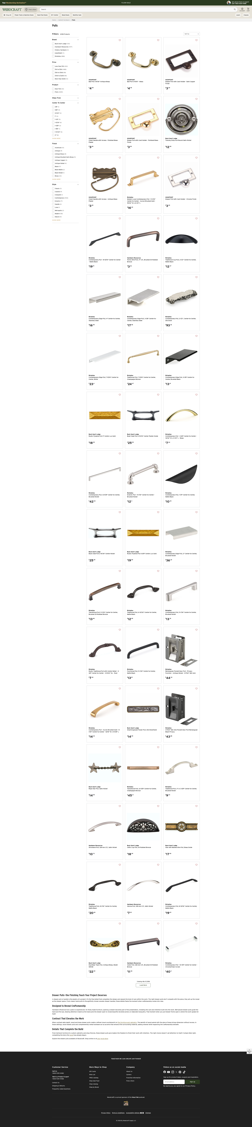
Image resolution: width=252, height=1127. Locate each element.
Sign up (192, 1082)
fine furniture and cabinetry (127, 1022)
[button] (192, 34)
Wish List (92, 1074)
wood (71, 1035)
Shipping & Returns (58, 1086)
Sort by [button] (187, 34)
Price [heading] (54, 62)
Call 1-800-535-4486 (239, 3)
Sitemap (148, 1113)
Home (54, 20)
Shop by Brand (94, 1087)
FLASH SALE (126, 3)
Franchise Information (133, 1077)
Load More (143, 985)
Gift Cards (92, 1071)
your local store (102, 1039)
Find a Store (130, 1081)
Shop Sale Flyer (94, 1081)
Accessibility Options (133, 1113)
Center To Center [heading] (58, 103)
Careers (128, 1074)
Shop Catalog (93, 1084)
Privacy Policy (190, 1086)
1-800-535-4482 (58, 1073)
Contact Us (55, 1082)
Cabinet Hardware (64, 20)
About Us (129, 1071)
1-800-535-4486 (58, 1079)
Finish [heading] (54, 144)
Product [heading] (55, 85)
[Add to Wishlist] (119, 40)
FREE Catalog (93, 1077)
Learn (238, 15)
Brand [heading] (54, 40)
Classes (246, 15)
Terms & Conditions (118, 1113)
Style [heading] (54, 184)
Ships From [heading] (56, 98)
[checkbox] (53, 44)
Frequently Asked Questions (61, 1089)
